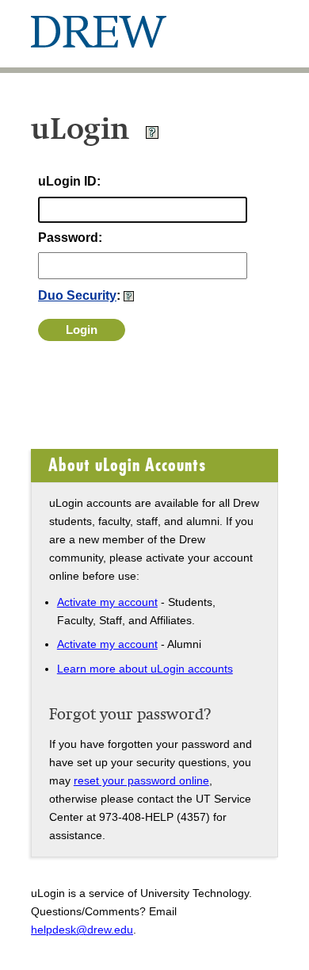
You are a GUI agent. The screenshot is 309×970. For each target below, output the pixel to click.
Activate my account (107, 602)
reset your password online (141, 780)
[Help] (152, 135)
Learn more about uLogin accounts (145, 668)
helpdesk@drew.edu (82, 929)
